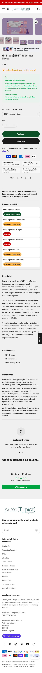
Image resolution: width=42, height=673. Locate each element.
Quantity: (5, 120)
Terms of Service (8, 584)
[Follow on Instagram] (15, 644)
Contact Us (6, 546)
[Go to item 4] (16, 41)
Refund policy (6, 664)
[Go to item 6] (31, 42)
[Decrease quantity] (5, 125)
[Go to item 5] (23, 42)
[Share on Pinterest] (26, 178)
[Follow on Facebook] (3, 644)
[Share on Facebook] (18, 178)
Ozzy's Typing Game (9, 588)
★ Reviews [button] (40, 338)
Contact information (20, 666)
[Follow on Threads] (21, 644)
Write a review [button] (21, 487)
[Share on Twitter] (22, 178)
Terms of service (28, 664)
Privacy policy (17, 664)
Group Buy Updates (9, 550)
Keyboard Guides (8, 566)
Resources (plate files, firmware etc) (10, 571)
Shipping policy (7, 666)
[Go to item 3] (8, 41)
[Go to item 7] (38, 42)
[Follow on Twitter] (9, 644)
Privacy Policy (7, 580)
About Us (5, 558)
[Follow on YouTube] (27, 644)
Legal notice (32, 666)
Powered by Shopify (29, 661)
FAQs (4, 554)
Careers (5, 576)
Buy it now (21, 141)
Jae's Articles (7, 562)
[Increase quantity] (14, 125)
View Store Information (12, 99)
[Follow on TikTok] (33, 644)
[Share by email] (30, 178)
